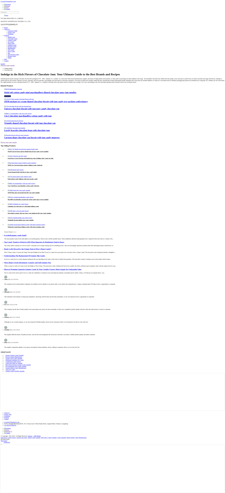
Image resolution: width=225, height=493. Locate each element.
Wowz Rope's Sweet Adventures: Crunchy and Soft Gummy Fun (27, 263)
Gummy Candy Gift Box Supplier (15, 371)
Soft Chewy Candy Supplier (49, 437)
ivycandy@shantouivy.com (8, 1)
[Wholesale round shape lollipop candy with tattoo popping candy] (26, 224)
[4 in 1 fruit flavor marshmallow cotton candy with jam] (21, 183)
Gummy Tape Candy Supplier (14, 358)
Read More (7, 96)
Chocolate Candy (12, 38)
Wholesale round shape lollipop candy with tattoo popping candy (26, 227)
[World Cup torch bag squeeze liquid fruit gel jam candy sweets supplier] (23, 149)
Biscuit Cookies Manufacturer (14, 357)
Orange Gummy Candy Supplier (15, 355)
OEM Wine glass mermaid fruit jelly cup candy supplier (24, 192)
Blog (5, 59)
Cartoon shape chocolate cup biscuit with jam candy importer (32, 137)
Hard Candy (11, 43)
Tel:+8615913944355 (10, 425)
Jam (9, 53)
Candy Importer (61, 437)
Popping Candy (12, 46)
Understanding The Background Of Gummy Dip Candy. (24, 256)
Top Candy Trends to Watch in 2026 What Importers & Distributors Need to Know (34, 242)
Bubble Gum (11, 37)
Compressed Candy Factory (13, 361)
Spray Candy (11, 51)
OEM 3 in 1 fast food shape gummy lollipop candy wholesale (25, 165)
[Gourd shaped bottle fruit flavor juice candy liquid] (16, 170)
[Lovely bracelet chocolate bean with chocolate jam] (14, 128)
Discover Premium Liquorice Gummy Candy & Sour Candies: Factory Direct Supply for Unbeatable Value (42, 269)
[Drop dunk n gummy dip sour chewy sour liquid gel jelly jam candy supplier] (18, 211)
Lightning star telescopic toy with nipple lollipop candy (23, 206)
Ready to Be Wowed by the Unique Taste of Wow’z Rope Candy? (27, 249)
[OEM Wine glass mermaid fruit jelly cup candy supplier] (19, 190)
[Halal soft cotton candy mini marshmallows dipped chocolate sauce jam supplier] (13, 89)
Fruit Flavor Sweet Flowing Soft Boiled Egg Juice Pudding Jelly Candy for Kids (30, 158)
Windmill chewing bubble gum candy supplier (21, 220)
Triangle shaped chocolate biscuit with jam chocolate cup (30, 123)
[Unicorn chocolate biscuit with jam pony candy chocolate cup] (17, 106)
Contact (6, 61)
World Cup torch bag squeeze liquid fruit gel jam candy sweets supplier (28, 151)
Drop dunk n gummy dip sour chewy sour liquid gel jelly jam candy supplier (29, 213)
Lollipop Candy (12, 45)
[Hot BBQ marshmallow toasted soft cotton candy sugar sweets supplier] (21, 197)
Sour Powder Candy (13, 54)
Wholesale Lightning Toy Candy (15, 360)
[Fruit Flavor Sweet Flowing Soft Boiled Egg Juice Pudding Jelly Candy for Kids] (17, 156)
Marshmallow (11, 48)
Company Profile (12, 31)
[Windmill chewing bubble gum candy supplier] (20, 218)
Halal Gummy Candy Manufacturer (76, 437)
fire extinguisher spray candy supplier (16, 366)
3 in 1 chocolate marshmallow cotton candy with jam (28, 116)
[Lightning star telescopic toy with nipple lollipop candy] (18, 204)
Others (9, 57)
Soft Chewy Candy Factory (8, 437)
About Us (7, 29)
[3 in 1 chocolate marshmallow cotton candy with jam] (18, 113)
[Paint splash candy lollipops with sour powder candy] (20, 176)
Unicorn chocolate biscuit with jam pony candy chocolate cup (31, 109)
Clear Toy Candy (10, 369)
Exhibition (11, 34)
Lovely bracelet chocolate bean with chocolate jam (27, 130)
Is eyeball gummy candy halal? (15, 235)
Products (6, 35)
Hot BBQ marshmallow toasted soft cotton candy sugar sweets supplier (28, 199)
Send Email (4, 441)
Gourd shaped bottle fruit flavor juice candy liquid (22, 172)
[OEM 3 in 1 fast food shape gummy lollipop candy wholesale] (22, 163)
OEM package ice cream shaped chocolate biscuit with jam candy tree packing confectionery (46, 101)
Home (6, 27)
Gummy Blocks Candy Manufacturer (16, 368)
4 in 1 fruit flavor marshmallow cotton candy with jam (23, 186)
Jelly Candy (11, 50)
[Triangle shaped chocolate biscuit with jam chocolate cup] (13, 121)
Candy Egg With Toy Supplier (14, 363)
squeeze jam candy (22, 437)
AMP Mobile (37, 436)
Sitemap (30, 436)
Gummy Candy (12, 40)
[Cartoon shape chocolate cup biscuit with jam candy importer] (16, 135)
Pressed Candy (12, 56)
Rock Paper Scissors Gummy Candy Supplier (18, 365)
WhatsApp (6, 442)
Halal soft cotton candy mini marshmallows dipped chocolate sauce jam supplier (40, 92)
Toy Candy (11, 42)
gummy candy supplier (34, 437)
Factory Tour (11, 32)
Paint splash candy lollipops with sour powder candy (23, 179)
